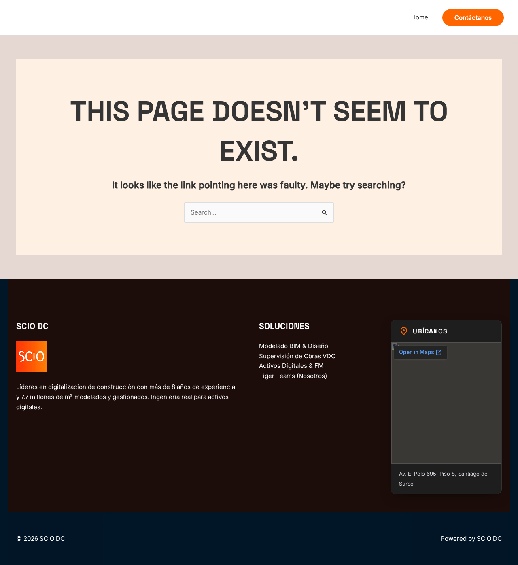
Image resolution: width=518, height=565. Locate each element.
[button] (473, 17)
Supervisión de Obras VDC (297, 356)
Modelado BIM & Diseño (293, 346)
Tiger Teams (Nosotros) (293, 376)
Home (419, 17)
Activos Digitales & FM (291, 366)
